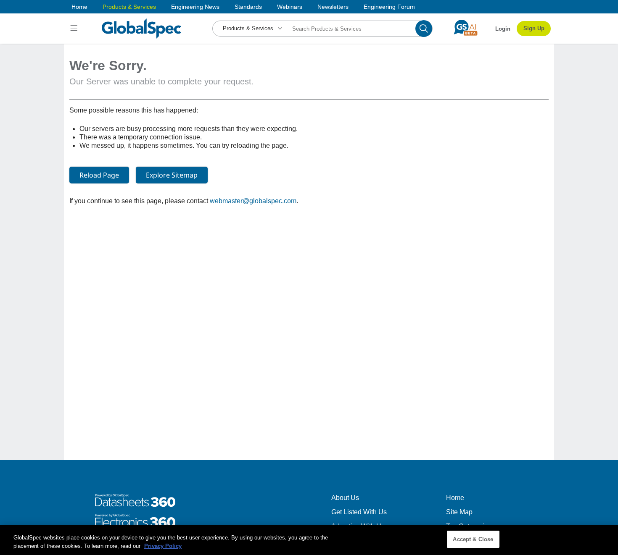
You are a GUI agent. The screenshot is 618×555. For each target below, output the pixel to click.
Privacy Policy (163, 546)
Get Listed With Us (359, 512)
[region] (309, 540)
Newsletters (333, 6)
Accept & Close (473, 539)
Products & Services (129, 6)
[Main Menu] (75, 28)
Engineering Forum (389, 6)
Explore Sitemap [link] (172, 175)
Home (79, 6)
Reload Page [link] (99, 175)
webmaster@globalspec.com (253, 200)
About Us (345, 497)
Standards (248, 6)
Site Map (459, 512)
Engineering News (195, 6)
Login (502, 29)
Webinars (289, 6)
